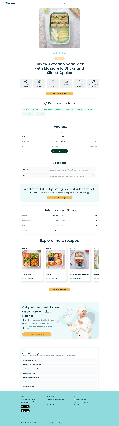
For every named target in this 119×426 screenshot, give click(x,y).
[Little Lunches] (11, 3)
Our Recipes (45, 3)
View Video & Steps (59, 198)
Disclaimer (69, 423)
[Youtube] (53, 404)
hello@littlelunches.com (81, 399)
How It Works (36, 3)
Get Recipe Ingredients (61, 151)
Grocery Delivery (65, 3)
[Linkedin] (59, 404)
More (84, 3)
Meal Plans (55, 3)
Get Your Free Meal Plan (37, 334)
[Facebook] (50, 404)
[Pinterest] (56, 404)
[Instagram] (47, 404)
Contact (76, 396)
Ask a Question (76, 3)
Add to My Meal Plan (59, 93)
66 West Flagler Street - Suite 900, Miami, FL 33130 (81, 403)
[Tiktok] (62, 404)
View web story (59, 297)
